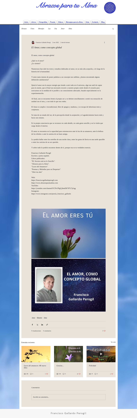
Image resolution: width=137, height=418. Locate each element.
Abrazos (24, 28)
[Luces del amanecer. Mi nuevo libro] (35, 354)
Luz (49, 28)
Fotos (32, 28)
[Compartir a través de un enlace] (47, 325)
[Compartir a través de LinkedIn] (42, 325)
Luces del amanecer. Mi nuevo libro (35, 367)
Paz (55, 28)
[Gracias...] (68, 354)
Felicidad (92, 366)
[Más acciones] (104, 42)
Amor (62, 28)
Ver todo (113, 342)
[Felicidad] (101, 354)
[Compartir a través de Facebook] (32, 325)
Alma (70, 28)
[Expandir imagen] (68, 233)
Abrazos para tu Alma (66, 5)
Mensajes (41, 28)
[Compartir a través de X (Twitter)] (37, 325)
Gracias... (60, 366)
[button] (113, 28)
